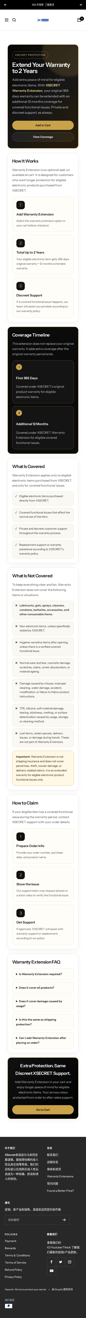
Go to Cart (43, 1110)
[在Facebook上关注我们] (51, 1261)
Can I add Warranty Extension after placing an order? (41, 1040)
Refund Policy (13, 1270)
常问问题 (52, 1183)
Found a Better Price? (60, 1191)
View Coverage (43, 137)
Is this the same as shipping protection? (36, 1022)
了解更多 (49, 4)
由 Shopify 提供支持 (62, 1289)
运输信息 (52, 1162)
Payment (10, 1241)
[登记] (64, 1219)
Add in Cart (43, 125)
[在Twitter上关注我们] (60, 1261)
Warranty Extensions (60, 1176)
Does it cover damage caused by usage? (39, 1003)
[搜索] (14, 20)
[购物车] (79, 20)
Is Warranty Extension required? (40, 974)
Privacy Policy (13, 1277)
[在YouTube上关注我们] (51, 1270)
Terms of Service (15, 1262)
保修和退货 (54, 1169)
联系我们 (52, 1155)
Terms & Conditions (17, 1255)
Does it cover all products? (36, 987)
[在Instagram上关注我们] (69, 1261)
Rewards (10, 1248)
